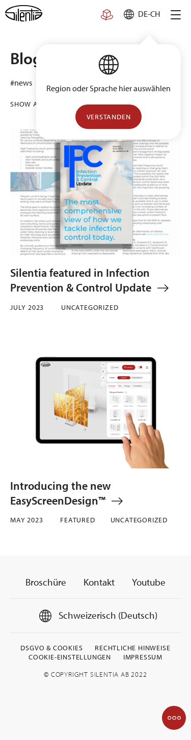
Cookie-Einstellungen (70, 657)
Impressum (142, 657)
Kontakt (99, 582)
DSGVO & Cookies (51, 647)
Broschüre (45, 582)
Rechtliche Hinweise (132, 647)
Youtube (149, 582)
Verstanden (109, 116)
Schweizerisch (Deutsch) (107, 615)
